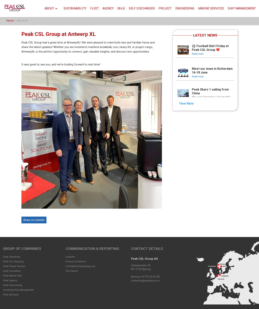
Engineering (184, 8)
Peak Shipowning (12, 285)
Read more (197, 54)
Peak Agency (10, 280)
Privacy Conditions (76, 261)
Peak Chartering (11, 256)
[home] (15, 8)
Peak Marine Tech (12, 275)
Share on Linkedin (34, 219)
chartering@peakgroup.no (145, 280)
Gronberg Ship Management (18, 289)
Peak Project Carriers (14, 266)
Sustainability (75, 8)
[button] (52, 8)
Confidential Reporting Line (80, 266)
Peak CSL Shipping (13, 261)
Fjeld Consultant (12, 271)
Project (165, 8)
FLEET (94, 8)
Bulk (121, 8)
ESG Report (72, 271)
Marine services (211, 8)
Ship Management (242, 8)
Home (10, 20)
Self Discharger (142, 8)
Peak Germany (11, 294)
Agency (108, 8)
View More (186, 103)
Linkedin (70, 256)
